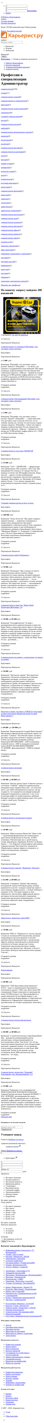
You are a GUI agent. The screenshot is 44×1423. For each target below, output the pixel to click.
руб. (24, 1171)
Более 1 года (11, 1212)
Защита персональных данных (18, 1357)
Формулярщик (6, 970)
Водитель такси (12, 1398)
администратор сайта (9, 238)
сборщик (4, 277)
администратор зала (9, 218)
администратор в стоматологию (14, 101)
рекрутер (4, 269)
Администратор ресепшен (11, 768)
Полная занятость (13, 1180)
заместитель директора (10, 211)
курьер (3, 93)
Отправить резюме (8, 385)
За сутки (9, 1229)
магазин (4, 160)
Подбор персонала (8, 23)
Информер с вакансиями (15, 1383)
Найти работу (11, 1347)
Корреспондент (12, 1400)
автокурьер (5, 187)
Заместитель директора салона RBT (15, 918)
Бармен (8, 1394)
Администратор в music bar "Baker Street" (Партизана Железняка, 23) (17, 606)
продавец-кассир (7, 262)
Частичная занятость (14, 1182)
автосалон (5, 195)
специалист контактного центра (14, 281)
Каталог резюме (12, 1378)
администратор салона (10, 97)
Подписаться (6, 1129)
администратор (7, 89)
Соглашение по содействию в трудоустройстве (17, 1354)
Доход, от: (5, 1169)
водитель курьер (7, 171)
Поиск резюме (11, 1376)
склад (3, 156)
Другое (8, 1325)
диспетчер (5, 203)
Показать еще (6, 1117)
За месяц (9, 1233)
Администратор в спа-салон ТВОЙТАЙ (17, 451)
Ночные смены (12, 1194)
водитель (4, 144)
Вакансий (9, 46)
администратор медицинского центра (16, 132)
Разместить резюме (13, 1345)
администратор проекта (10, 234)
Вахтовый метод (12, 1188)
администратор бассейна (11, 148)
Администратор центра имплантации (16, 1020)
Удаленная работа (13, 1192)
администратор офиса (9, 230)
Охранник (10, 1402)
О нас (8, 1412)
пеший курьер (6, 164)
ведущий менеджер (8, 183)
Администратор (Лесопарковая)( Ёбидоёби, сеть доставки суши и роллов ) (20, 400)
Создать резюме (7, 21)
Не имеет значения (13, 1178)
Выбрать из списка (16, 1139)
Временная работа (13, 1184)
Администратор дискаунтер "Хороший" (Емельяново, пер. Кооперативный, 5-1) (17, 1073)
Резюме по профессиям (15, 1385)
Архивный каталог (13, 1359)
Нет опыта (10, 1208)
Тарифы (9, 1380)
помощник (5, 167)
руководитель (6, 179)
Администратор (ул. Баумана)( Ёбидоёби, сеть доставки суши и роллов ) (19, 348)
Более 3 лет (10, 1217)
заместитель (6, 207)
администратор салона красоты (13, 109)
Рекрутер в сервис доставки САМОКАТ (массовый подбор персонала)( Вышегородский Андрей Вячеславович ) (21, 714)
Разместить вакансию (14, 1372)
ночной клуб (6, 242)
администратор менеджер (11, 191)
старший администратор (11, 117)
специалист (5, 113)
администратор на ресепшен (12, 152)
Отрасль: (4, 1139)
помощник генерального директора (15, 254)
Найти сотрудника (13, 1374)
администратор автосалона (12, 215)
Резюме (9, 48)
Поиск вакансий (12, 1349)
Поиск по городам (13, 1363)
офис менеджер (7, 250)
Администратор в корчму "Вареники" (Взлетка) (20, 868)
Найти (4, 1241)
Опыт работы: (6, 1202)
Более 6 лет (10, 1219)
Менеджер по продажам (15, 1331)
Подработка (10, 1196)
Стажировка (10, 1186)
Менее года (10, 1210)
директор (4, 199)
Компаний (10, 50)
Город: (4, 1151)
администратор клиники (11, 222)
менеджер (5, 105)
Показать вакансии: (9, 1225)
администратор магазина (11, 226)
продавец (4, 258)
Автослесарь (11, 1336)
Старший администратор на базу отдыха (17, 503)
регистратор (6, 140)
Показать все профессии (10, 285)
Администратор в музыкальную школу (16, 818)
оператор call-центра (9, 246)
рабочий (4, 128)
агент (3, 175)
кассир (3, 120)
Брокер (8, 1396)
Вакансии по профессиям (16, 1361)
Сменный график (13, 1190)
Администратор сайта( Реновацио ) (15, 555)
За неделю (10, 1231)
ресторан (4, 273)
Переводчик (10, 1404)
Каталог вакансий (13, 1351)
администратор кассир (10, 124)
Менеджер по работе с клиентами (19, 1333)
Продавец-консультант (15, 1327)
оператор (4, 136)
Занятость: (5, 1174)
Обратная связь (12, 1416)
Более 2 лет (10, 1215)
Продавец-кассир (12, 1329)
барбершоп (5, 265)
